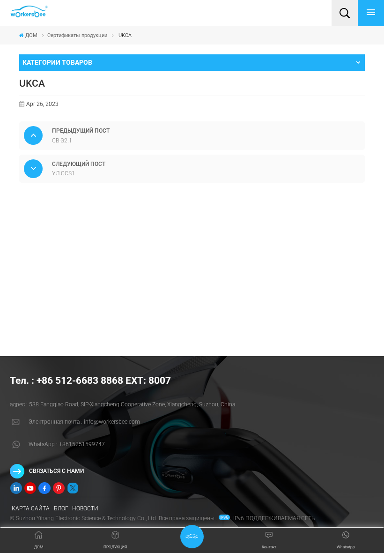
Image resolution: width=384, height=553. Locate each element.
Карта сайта (31, 508)
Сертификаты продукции (77, 35)
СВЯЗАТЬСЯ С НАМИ (56, 471)
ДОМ (31, 35)
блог (61, 508)
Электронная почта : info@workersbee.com (84, 421)
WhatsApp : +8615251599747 (67, 444)
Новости (85, 508)
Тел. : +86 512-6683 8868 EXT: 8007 (90, 380)
